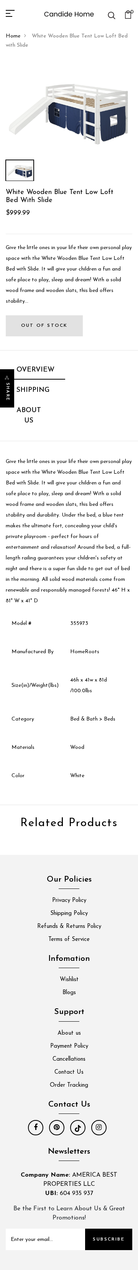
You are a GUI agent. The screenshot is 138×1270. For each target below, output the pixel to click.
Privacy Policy (69, 900)
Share (7, 392)
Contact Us (69, 1072)
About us (69, 1033)
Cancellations (69, 1059)
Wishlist (69, 980)
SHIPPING (32, 390)
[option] (69, 108)
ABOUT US (28, 415)
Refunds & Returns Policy (69, 926)
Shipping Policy (69, 913)
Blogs (69, 993)
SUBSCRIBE (109, 1239)
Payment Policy (69, 1046)
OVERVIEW (35, 370)
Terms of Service (69, 939)
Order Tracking (69, 1085)
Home (13, 36)
